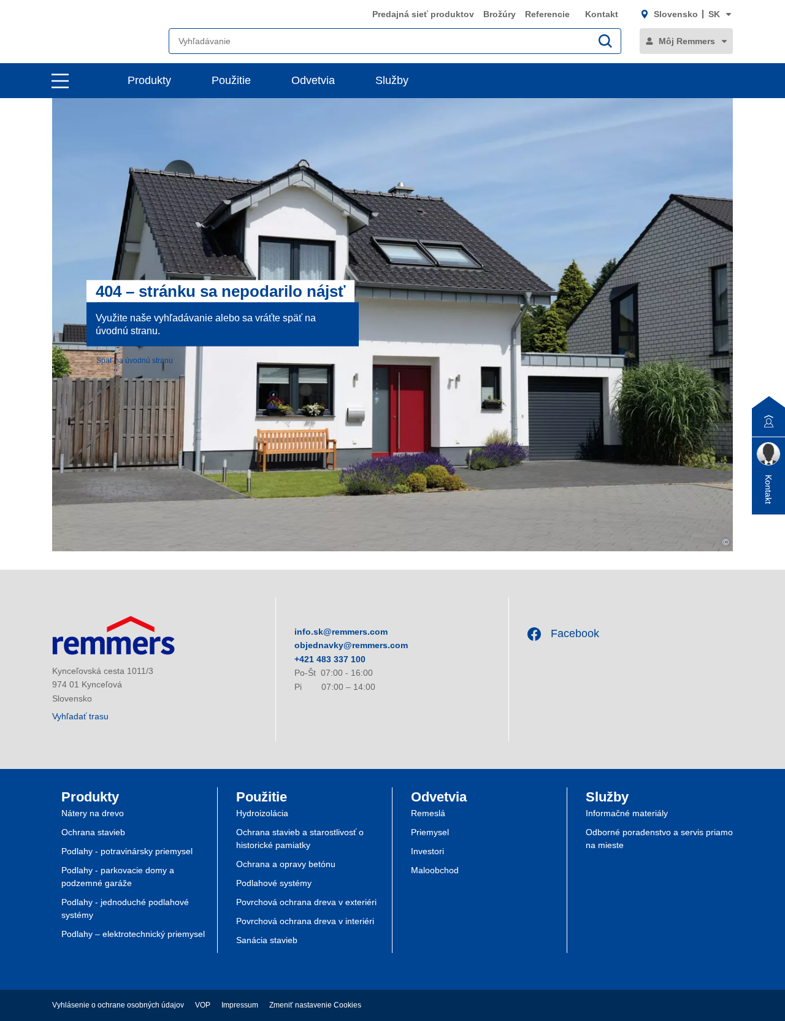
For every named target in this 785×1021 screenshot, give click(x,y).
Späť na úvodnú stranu (134, 360)
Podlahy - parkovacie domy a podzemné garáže (117, 876)
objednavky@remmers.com (351, 645)
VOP (202, 1005)
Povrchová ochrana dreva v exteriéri (306, 902)
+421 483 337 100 (330, 659)
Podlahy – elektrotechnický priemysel (133, 934)
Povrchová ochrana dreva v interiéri (305, 921)
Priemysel (430, 832)
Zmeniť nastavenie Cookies (315, 1005)
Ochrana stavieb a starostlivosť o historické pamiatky (300, 838)
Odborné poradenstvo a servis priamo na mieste (659, 838)
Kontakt (601, 14)
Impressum (239, 1005)
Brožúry (499, 14)
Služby (391, 80)
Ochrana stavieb (93, 832)
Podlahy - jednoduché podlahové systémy (125, 908)
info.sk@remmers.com (341, 632)
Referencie (548, 14)
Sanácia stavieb (266, 940)
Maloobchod (435, 870)
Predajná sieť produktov (423, 14)
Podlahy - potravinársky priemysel (127, 851)
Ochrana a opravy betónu (285, 864)
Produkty (149, 80)
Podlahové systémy (274, 883)
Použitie (231, 80)
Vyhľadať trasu (80, 716)
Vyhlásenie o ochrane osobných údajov (118, 1005)
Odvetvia (313, 80)
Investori (427, 851)
